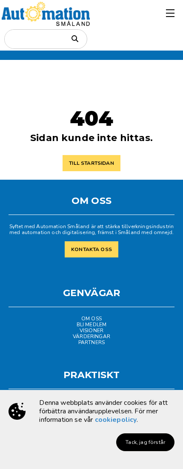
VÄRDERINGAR (91, 336)
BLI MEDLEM (92, 324)
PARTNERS (91, 342)
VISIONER (91, 330)
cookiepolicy (116, 419)
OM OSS (91, 318)
